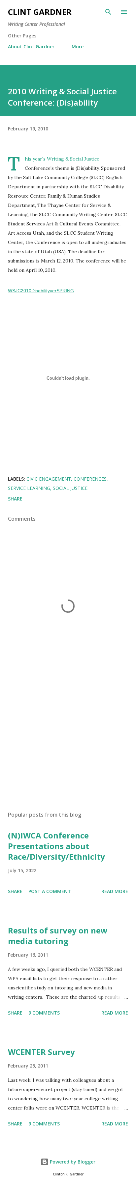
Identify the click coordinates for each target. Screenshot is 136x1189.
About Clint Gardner (31, 46)
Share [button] (15, 499)
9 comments (44, 1013)
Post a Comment (49, 891)
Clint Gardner (40, 11)
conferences (90, 479)
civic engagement (48, 479)
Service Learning (29, 488)
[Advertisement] (68, 743)
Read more (114, 891)
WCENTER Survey (41, 1051)
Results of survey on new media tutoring (58, 935)
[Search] (108, 12)
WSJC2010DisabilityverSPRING (41, 290)
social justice (70, 488)
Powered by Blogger (72, 1162)
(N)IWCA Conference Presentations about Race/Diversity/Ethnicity (56, 846)
